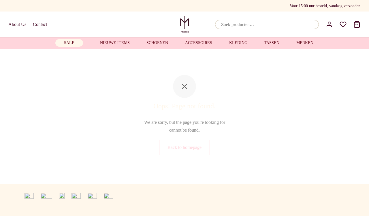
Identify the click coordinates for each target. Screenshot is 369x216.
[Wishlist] (343, 24)
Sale (69, 43)
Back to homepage (184, 147)
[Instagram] (33, 6)
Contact (40, 24)
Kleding (238, 43)
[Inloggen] (329, 24)
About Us (17, 24)
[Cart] (356, 24)
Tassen (271, 43)
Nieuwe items (115, 43)
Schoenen (157, 43)
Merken (304, 43)
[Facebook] (12, 6)
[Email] (22, 6)
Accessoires (198, 43)
